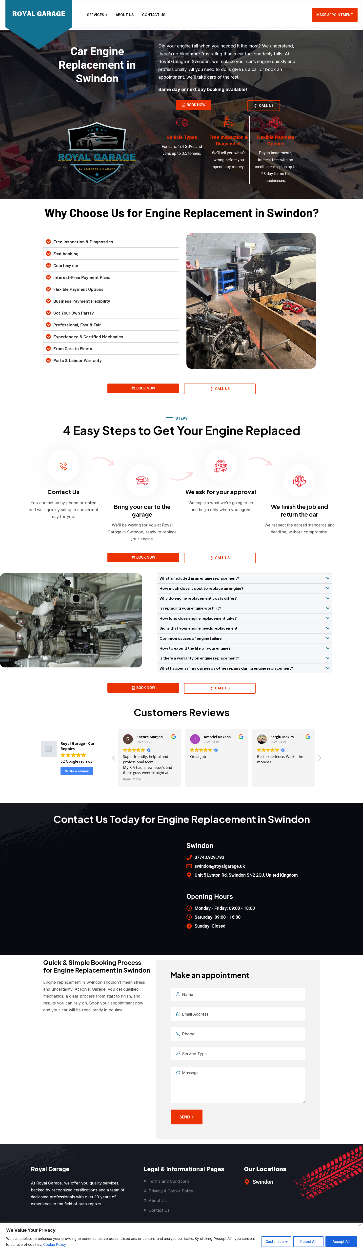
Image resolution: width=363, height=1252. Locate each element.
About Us (125, 15)
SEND (185, 1117)
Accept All (341, 1241)
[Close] (360, 1225)
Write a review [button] (77, 771)
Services (95, 15)
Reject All (308, 1241)
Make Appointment (334, 15)
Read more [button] (132, 779)
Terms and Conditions (169, 1181)
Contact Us (153, 15)
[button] (319, 759)
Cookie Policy (54, 1244)
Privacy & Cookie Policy (171, 1190)
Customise (274, 1241)
